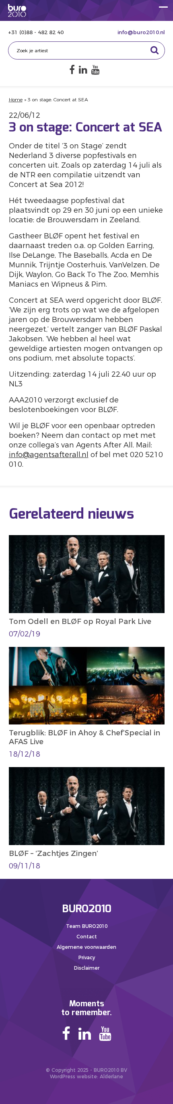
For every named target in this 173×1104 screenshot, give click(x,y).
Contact (86, 937)
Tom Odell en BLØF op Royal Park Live (80, 621)
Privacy (86, 957)
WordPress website (73, 1076)
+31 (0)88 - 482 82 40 (36, 32)
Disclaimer (86, 968)
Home (16, 99)
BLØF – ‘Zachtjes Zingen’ (53, 853)
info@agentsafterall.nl (49, 454)
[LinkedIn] (83, 70)
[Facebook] (72, 70)
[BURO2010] (17, 10)
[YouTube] (95, 70)
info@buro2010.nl (141, 32)
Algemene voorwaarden (86, 947)
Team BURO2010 (86, 926)
